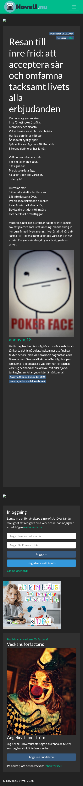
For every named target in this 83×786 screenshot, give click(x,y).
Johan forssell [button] (53, 766)
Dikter (70, 38)
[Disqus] (41, 431)
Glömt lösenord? (17, 570)
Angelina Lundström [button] (41, 757)
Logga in (41, 554)
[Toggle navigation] (74, 6)
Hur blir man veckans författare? (27, 639)
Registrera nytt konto (42, 563)
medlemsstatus (32, 527)
